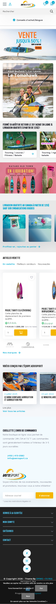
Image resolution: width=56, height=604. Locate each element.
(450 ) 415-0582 (15, 455)
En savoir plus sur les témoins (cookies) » (28, 601)
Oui (41, 588)
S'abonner (44, 495)
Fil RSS (48, 578)
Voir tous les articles (14, 411)
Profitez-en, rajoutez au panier (20, 246)
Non (28, 596)
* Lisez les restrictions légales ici (17, 501)
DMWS (39, 578)
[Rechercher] (51, 11)
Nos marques (10, 352)
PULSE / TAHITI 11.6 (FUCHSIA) (18, 310)
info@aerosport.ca (17, 458)
